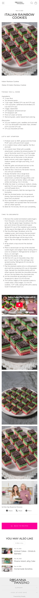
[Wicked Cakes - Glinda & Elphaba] (7, 551)
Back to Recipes (21, 526)
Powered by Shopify (19, 596)
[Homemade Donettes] (7, 569)
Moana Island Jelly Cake (24, 561)
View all (19, 543)
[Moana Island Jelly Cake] (7, 561)
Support (19, 587)
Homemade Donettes (23, 569)
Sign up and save (19, 592)
